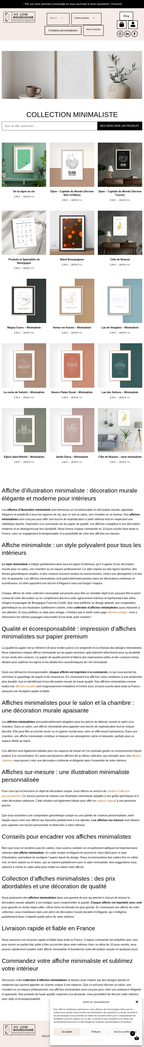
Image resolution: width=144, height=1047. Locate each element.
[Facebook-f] (134, 34)
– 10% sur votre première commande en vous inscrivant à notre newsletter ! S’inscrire (72, 4)
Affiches (53, 18)
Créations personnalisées (63, 30)
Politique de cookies (94, 1040)
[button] (137, 1002)
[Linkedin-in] (127, 34)
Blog (126, 16)
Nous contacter (93, 29)
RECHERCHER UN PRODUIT (119, 125)
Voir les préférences (125, 1031)
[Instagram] (120, 34)
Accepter (67, 1031)
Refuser (96, 1031)
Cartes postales (81, 18)
